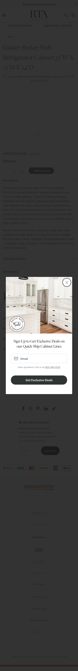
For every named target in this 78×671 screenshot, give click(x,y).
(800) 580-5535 (52, 367)
